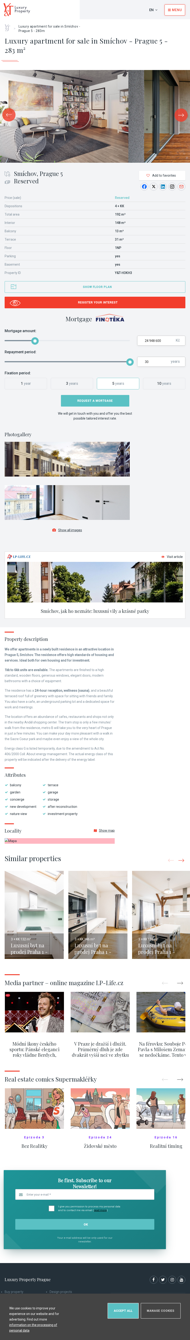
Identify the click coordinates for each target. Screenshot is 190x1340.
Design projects (61, 1292)
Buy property (14, 1292)
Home (9, 26)
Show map (107, 830)
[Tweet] (154, 187)
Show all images (70, 530)
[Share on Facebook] (144, 187)
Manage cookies (160, 1310)
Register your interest (98, 302)
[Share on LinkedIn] (163, 187)
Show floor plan (97, 287)
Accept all (123, 1310)
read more (100, 1210)
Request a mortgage (95, 400)
